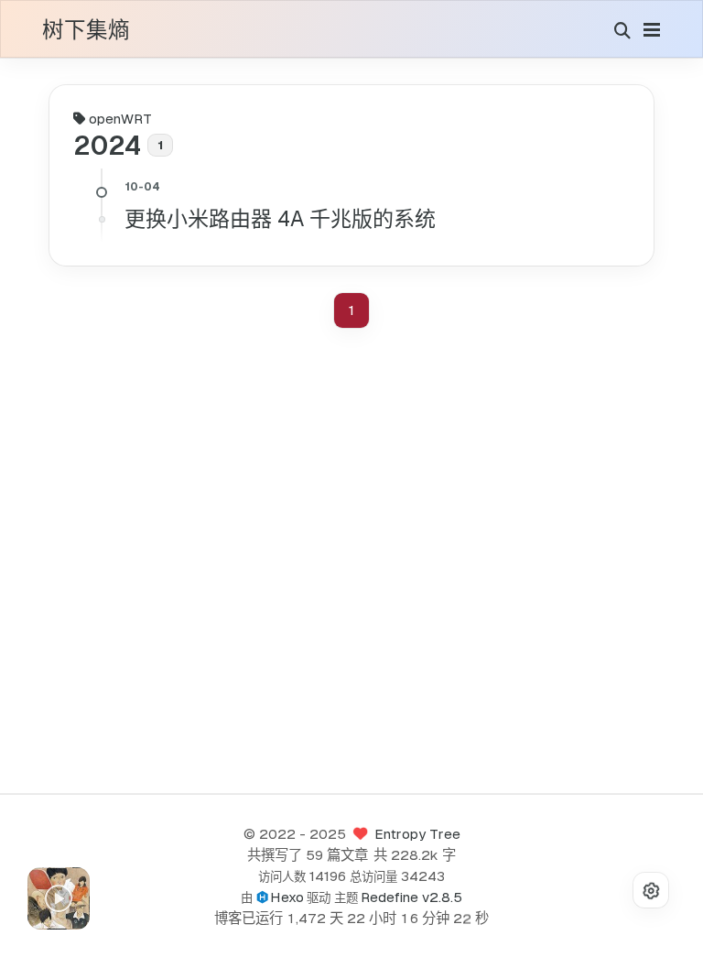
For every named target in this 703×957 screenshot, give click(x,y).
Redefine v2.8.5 (411, 897)
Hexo (287, 897)
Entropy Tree (417, 834)
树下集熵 (86, 31)
